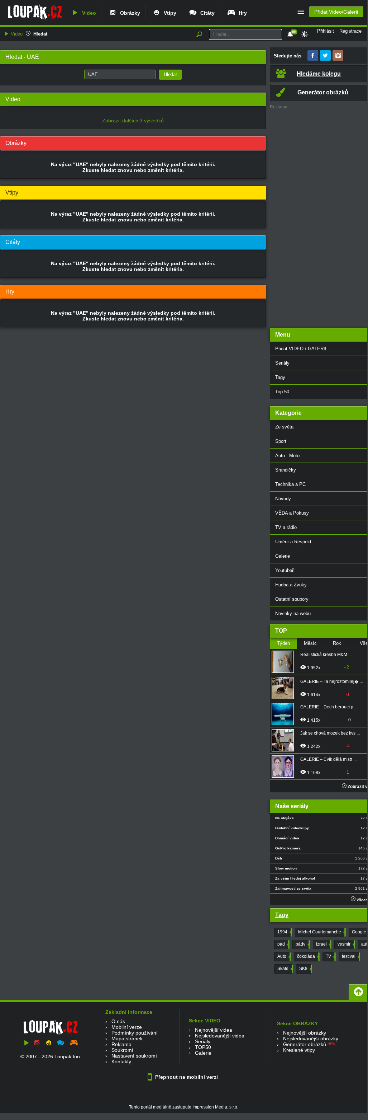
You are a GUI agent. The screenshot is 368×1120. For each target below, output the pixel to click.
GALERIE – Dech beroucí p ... (329, 707)
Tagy (281, 915)
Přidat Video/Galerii (336, 12)
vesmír (346, 944)
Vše (364, 643)
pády (302, 944)
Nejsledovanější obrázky (310, 1038)
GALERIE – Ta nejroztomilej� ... (331, 681)
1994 (284, 931)
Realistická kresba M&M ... (326, 654)
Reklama (121, 1044)
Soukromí (122, 1050)
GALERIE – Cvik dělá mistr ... (328, 759)
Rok (337, 643)
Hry (241, 13)
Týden (283, 643)
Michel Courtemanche (321, 931)
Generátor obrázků (304, 1044)
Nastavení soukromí (134, 1056)
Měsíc (310, 643)
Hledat (40, 34)
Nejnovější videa (213, 1030)
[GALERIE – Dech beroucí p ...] (285, 714)
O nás (118, 1021)
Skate (284, 968)
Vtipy (168, 13)
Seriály (202, 1041)
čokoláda (307, 956)
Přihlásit (325, 31)
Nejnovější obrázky (304, 1033)
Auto (283, 956)
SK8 (305, 968)
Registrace (350, 31)
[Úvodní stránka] (34, 20)
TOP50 (203, 1047)
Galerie (203, 1053)
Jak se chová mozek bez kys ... (330, 733)
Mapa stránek (127, 1038)
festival (350, 956)
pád (282, 944)
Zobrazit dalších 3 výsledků (133, 120)
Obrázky (128, 13)
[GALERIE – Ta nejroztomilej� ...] (285, 688)
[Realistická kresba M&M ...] (285, 662)
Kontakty (121, 1061)
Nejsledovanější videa (219, 1036)
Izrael (323, 944)
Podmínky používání (134, 1033)
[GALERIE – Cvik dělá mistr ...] (285, 766)
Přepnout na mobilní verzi (186, 1077)
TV (330, 956)
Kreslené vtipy (299, 1050)
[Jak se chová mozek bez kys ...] (285, 740)
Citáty (206, 13)
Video (87, 13)
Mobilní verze (126, 1027)
